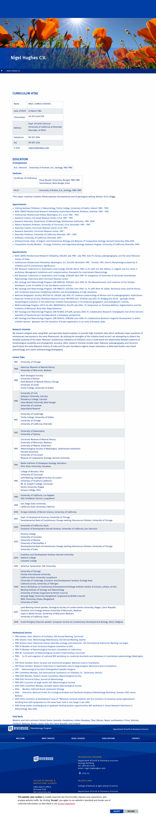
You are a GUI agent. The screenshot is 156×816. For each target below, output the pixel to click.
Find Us (85, 773)
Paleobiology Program (41, 728)
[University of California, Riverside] (43, 762)
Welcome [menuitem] (20, 738)
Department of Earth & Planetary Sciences (98, 791)
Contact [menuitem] (136, 738)
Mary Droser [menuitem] (48, 738)
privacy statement (66, 803)
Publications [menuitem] (108, 738)
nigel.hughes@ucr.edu (38, 148)
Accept (117, 811)
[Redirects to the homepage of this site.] (1, 71)
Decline (131, 811)
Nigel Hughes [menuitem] (78, 738)
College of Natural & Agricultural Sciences (98, 786)
